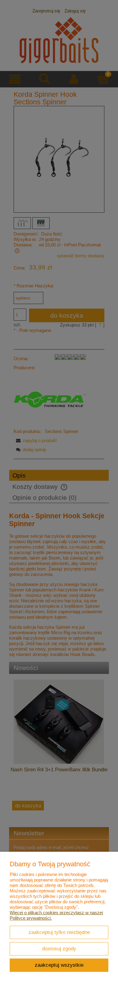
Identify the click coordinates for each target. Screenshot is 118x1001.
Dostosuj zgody (59, 948)
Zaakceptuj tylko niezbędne (59, 932)
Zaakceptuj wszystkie (59, 965)
